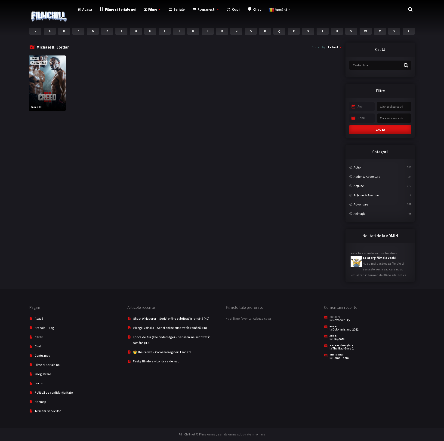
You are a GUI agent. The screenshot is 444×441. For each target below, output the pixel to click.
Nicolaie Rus (336, 354)
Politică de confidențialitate (54, 392)
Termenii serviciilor (48, 411)
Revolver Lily (341, 320)
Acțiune (359, 186)
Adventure (361, 204)
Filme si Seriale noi (47, 365)
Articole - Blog (44, 328)
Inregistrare (43, 374)
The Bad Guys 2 (343, 348)
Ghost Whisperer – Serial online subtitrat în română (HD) (171, 318)
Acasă (39, 318)
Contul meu (42, 355)
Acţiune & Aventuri (366, 195)
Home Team (341, 358)
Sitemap (40, 402)
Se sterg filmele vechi (379, 254)
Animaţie (360, 213)
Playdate (339, 339)
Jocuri (39, 383)
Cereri (39, 337)
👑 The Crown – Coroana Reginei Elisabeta (162, 352)
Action (358, 167)
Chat (38, 346)
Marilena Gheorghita (341, 345)
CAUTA (380, 130)
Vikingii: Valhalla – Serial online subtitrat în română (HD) (170, 328)
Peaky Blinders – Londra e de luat (156, 361)
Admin (333, 326)
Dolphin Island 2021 (346, 329)
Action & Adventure (367, 177)
